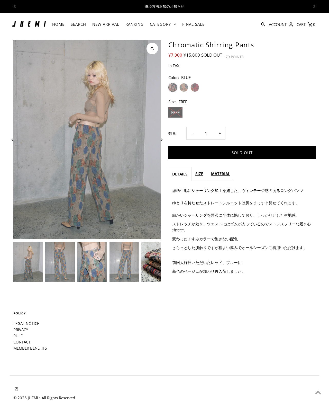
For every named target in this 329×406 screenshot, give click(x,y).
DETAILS (179, 173)
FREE (175, 112)
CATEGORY (160, 24)
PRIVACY (20, 329)
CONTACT (21, 342)
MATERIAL (220, 173)
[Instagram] (15, 389)
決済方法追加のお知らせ (164, 6)
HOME (58, 24)
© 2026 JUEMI (26, 397)
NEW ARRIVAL (105, 24)
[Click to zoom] (152, 48)
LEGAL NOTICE (26, 323)
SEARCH (78, 24)
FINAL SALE (193, 24)
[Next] (314, 6)
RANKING (134, 24)
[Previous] (15, 6)
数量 (172, 133)
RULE (18, 335)
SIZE (199, 173)
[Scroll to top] (318, 392)
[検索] (263, 24)
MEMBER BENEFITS (30, 348)
